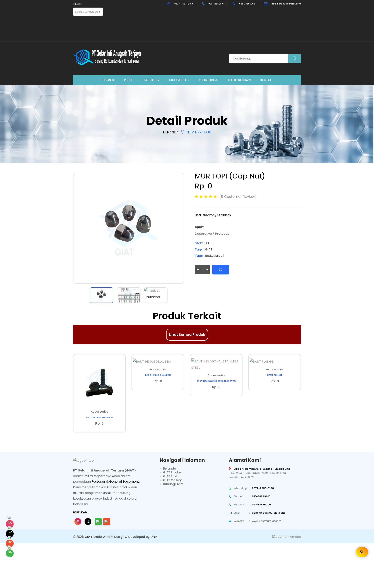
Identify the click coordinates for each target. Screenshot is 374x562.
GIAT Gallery (172, 480)
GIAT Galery (151, 80)
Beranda (109, 80)
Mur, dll (218, 255)
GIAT (209, 249)
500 (207, 243)
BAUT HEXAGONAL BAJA (99, 417)
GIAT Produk (178, 80)
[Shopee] (10, 543)
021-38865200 (247, 3)
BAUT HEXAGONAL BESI (158, 374)
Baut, (209, 255)
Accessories (99, 412)
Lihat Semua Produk (187, 334)
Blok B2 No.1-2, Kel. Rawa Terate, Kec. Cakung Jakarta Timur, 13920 (259, 473)
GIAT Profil (170, 476)
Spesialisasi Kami (239, 80)
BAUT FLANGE (274, 374)
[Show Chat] (362, 552)
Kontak (265, 80)
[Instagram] (10, 524)
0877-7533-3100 (183, 3)
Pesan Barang (208, 80)
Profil (128, 80)
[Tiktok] (10, 534)
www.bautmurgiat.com (266, 521)
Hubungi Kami (173, 484)
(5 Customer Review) (238, 196)
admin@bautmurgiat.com (286, 3)
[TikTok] (88, 521)
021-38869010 (216, 3)
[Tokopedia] (10, 553)
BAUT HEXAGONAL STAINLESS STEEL (216, 381)
